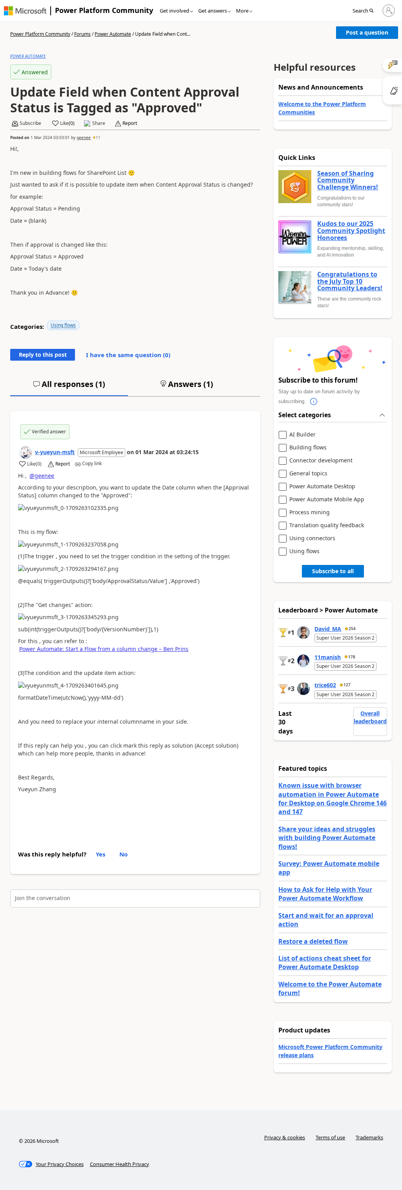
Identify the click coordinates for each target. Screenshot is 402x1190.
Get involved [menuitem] (174, 10)
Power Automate (113, 34)
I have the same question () (128, 355)
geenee (84, 137)
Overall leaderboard (370, 717)
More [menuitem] (242, 10)
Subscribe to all (333, 571)
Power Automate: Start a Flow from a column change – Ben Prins (103, 649)
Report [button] (129, 123)
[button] (365, 11)
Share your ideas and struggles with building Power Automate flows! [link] (326, 838)
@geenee (41, 475)
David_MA (327, 629)
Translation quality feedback (326, 525)
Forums (82, 34)
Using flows (63, 325)
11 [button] (98, 137)
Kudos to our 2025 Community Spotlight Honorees (351, 230)
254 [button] (352, 628)
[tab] (69, 387)
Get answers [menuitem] (212, 10)
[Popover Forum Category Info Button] (313, 401)
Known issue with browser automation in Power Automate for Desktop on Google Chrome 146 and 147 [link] (332, 798)
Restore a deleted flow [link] (313, 941)
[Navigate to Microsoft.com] (25, 10)
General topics (308, 473)
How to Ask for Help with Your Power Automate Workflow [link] (325, 893)
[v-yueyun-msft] (25, 452)
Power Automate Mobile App (326, 499)
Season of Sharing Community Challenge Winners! (347, 180)
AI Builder (302, 434)
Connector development (321, 460)
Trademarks (369, 1137)
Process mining (309, 512)
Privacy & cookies (284, 1137)
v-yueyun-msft (55, 452)
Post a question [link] (367, 32)
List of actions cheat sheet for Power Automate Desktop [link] (324, 962)
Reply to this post (43, 354)
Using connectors (312, 538)
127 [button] (347, 685)
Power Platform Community (104, 10)
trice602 (325, 685)
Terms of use (330, 1137)
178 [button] (351, 657)
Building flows (308, 447)
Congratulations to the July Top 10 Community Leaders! (349, 281)
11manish (327, 657)
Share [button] (98, 123)
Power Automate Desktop (322, 486)
